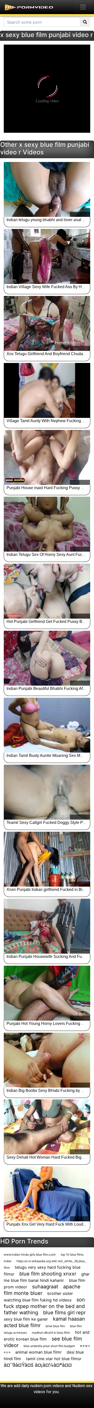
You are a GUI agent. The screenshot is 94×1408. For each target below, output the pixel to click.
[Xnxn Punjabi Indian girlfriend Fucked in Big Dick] (47, 859)
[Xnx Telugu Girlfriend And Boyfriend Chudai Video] (47, 323)
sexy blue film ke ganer (26, 1319)
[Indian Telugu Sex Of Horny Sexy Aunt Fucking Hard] (47, 524)
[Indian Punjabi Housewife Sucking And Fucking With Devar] (47, 926)
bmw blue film (55, 1326)
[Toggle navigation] (83, 7)
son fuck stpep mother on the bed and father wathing (44, 1306)
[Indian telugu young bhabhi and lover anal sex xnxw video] (47, 189)
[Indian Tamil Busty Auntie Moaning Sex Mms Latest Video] (47, 725)
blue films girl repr (64, 1313)
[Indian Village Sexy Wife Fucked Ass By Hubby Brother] (47, 256)
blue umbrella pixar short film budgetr (49, 1346)
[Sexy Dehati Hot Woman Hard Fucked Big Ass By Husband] (47, 1126)
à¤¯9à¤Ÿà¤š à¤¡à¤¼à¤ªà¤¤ (38, 1365)
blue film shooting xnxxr (47, 1274)
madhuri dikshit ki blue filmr (51, 1332)
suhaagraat (45, 1287)
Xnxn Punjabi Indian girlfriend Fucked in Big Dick (50, 889)
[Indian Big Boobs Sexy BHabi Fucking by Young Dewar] (47, 1060)
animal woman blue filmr (38, 1352)
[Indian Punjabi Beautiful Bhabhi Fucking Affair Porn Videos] (47, 658)
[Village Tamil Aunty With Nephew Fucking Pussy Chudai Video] (47, 390)
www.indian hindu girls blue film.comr (30, 1254)
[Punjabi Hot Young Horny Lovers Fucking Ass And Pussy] (47, 993)
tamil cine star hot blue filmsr (53, 1358)
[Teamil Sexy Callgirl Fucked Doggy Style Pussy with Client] (47, 792)
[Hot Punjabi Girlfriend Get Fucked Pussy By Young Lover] (47, 591)
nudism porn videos (47, 1385)
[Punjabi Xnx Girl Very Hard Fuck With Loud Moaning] (47, 1193)
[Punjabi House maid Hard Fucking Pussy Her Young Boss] (47, 457)
